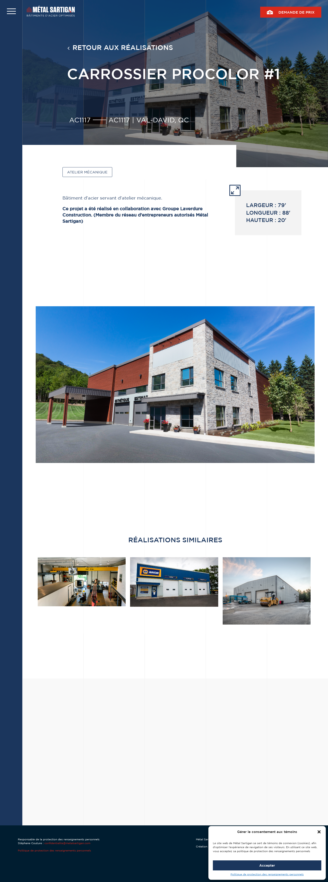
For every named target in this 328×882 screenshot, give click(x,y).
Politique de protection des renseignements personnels (267, 874)
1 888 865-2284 (220, 809)
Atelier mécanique (87, 172)
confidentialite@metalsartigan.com (67, 843)
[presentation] (69, 813)
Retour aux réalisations (123, 47)
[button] (319, 832)
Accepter (267, 865)
